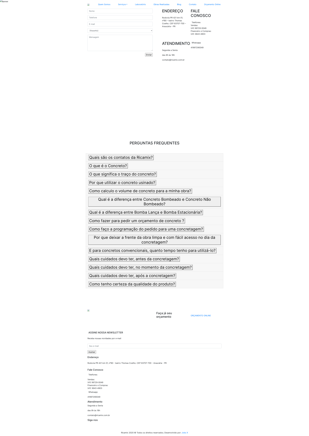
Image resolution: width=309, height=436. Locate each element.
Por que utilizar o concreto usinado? (122, 182)
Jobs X (185, 432)
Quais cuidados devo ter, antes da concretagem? (134, 259)
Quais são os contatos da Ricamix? (121, 157)
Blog (179, 4)
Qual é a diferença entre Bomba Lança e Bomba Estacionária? (145, 212)
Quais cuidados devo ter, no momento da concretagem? (140, 267)
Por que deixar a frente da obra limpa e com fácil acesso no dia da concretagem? (154, 239)
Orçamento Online (212, 4)
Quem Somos (104, 4)
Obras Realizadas (161, 4)
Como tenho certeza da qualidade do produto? (132, 284)
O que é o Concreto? (108, 165)
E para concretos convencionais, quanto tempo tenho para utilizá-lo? (152, 250)
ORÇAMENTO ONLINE (201, 315)
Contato (192, 4)
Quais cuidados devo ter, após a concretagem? (132, 275)
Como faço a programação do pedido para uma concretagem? (146, 229)
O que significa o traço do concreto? (122, 174)
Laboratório (140, 4)
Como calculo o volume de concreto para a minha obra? (140, 191)
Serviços (122, 4)
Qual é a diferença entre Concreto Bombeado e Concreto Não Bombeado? (154, 201)
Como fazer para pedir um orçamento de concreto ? (136, 220)
